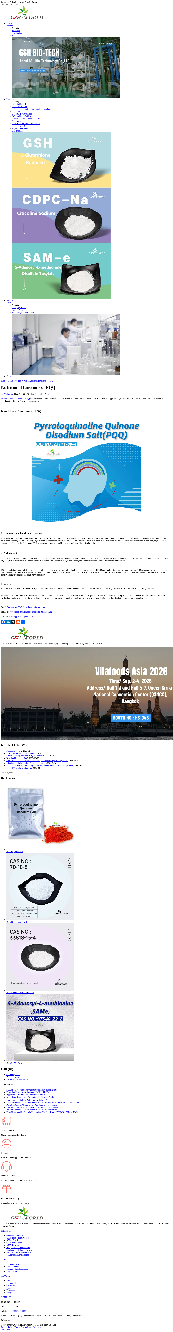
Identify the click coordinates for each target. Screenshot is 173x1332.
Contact (9, 376)
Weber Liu (8, 394)
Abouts (9, 26)
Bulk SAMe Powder (15, 1063)
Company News (19, 307)
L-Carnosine (17, 131)
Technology (17, 30)
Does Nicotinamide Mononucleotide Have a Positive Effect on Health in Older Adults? (43, 1102)
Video (14, 35)
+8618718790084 (18, 1311)
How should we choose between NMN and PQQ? (28, 1092)
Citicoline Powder (14, 1243)
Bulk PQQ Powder (14, 851)
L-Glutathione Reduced (22, 104)
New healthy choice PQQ (17, 758)
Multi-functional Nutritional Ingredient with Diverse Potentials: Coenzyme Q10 (40, 765)
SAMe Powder (12, 1240)
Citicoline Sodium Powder (17, 1238)
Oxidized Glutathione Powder (19, 1250)
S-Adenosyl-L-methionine (17, 1255)
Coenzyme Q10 (18, 126)
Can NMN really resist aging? (19, 768)
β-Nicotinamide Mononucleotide (26, 119)
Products (10, 99)
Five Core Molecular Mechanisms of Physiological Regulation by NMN (37, 760)
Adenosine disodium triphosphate (26, 123)
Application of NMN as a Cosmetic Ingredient (26, 1094)
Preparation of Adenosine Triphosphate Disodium (31, 612)
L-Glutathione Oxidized (22, 116)
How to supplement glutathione (19, 616)
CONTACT (6, 1297)
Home (9, 23)
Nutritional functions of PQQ (40, 381)
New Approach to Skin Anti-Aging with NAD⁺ (26, 1100)
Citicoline (16, 111)
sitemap (37, 1327)
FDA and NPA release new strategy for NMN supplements (31, 1090)
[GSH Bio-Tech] (26, 19)
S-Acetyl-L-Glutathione (22, 114)
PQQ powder (11, 607)
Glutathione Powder (15, 1235)
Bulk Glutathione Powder (17, 922)
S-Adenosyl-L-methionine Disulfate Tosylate (31, 109)
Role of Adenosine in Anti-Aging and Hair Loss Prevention (31, 1110)
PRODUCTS (7, 1231)
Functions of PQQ (14, 751)
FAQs (9, 1292)
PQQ (27, 398)
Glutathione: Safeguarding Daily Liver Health (26, 763)
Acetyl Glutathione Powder (18, 1247)
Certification (17, 33)
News (8, 303)
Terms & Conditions (23, 1327)
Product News (18, 310)
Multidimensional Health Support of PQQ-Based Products (31, 1097)
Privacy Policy (7, 1327)
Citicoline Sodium (19, 106)
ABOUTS (5, 1276)
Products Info (12, 1271)
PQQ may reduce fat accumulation (21, 753)
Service (9, 300)
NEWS (4, 1259)
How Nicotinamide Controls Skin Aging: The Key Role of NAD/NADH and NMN (42, 1112)
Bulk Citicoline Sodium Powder (20, 992)
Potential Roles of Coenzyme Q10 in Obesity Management (31, 1105)
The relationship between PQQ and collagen (25, 756)
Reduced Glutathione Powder (19, 1252)
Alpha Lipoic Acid (20, 128)
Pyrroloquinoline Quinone (12, 398)
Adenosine (16, 121)
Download (11, 1290)
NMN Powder (12, 1245)
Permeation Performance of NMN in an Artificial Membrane (32, 1107)
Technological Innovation (23, 312)
